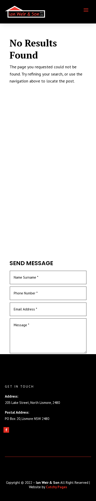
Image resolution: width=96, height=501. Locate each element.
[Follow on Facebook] (6, 430)
